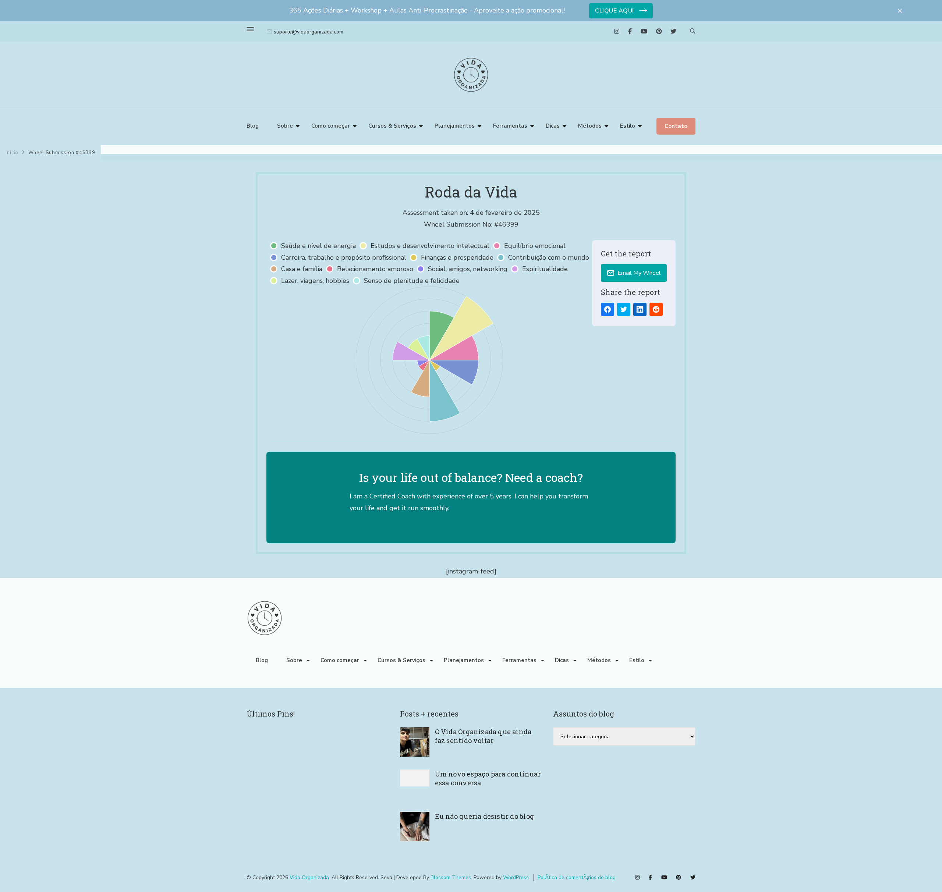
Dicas (553, 125)
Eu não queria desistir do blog (484, 816)
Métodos (590, 125)
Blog (253, 125)
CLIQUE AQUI (614, 11)
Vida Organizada (309, 877)
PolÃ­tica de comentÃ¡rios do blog (577, 877)
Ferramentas (510, 125)
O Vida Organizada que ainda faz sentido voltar (483, 736)
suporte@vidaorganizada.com (308, 31)
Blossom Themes (451, 877)
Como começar (330, 125)
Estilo (627, 125)
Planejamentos (455, 125)
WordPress (516, 877)
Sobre (285, 125)
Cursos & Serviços (392, 125)
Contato (676, 126)
